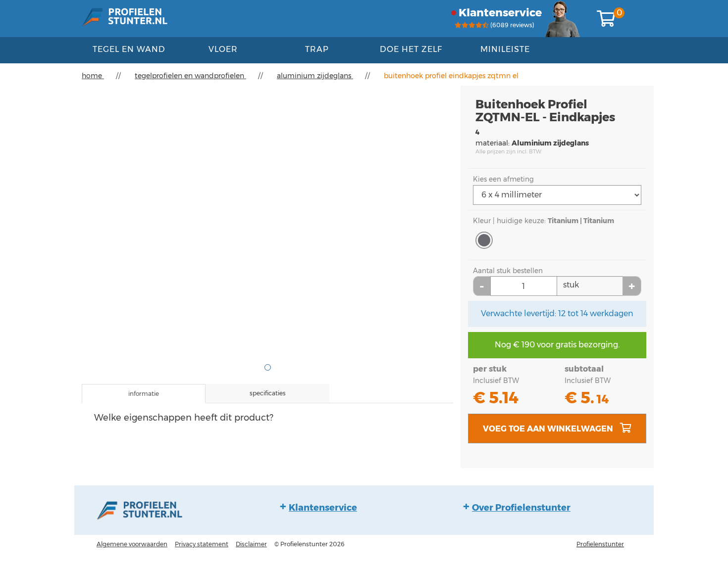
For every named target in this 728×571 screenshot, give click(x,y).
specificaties (268, 393)
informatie (143, 393)
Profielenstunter (600, 544)
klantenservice (500, 12)
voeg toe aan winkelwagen (549, 428)
